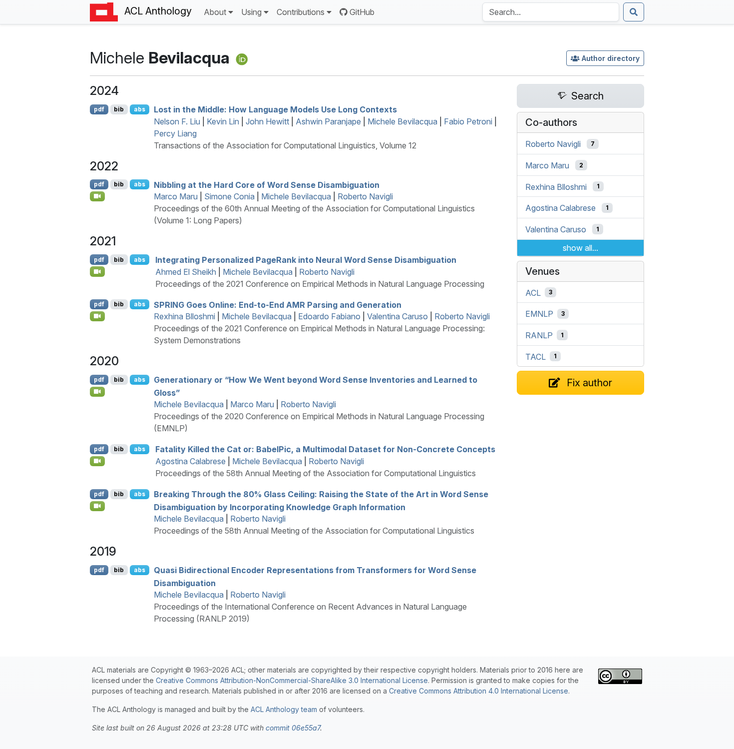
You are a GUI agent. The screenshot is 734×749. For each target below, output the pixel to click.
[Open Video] (97, 196)
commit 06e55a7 (293, 728)
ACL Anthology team (284, 709)
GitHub (362, 12)
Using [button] (251, 12)
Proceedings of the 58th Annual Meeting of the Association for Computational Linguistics (315, 473)
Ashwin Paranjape (328, 121)
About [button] (215, 12)
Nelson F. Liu (177, 121)
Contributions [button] (301, 12)
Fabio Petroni (468, 121)
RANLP (539, 335)
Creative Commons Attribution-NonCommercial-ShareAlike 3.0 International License (292, 680)
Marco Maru (176, 196)
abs (139, 109)
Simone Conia (229, 196)
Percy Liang (175, 133)
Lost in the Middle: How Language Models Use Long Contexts (275, 109)
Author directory (611, 58)
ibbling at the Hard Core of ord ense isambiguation (266, 184)
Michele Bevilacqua (402, 121)
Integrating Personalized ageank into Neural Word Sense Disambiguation (305, 260)
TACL (535, 356)
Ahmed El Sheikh (185, 272)
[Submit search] (633, 11)
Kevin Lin (223, 121)
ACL (533, 292)
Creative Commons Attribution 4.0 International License (478, 691)
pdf (99, 109)
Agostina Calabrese (190, 461)
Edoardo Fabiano (329, 316)
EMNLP (539, 314)
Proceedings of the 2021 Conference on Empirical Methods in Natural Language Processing (319, 284)
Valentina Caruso (397, 316)
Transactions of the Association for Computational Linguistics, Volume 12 (285, 145)
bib (119, 109)
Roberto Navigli (365, 196)
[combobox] (550, 11)
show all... (580, 248)
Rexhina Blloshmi (184, 316)
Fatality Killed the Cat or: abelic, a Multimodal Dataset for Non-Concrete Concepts (325, 449)
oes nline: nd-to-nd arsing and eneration (277, 304)
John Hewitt (267, 121)
